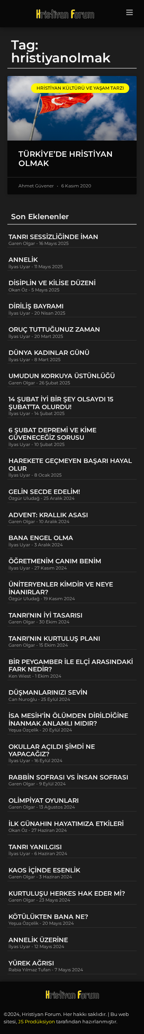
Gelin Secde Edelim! (44, 491)
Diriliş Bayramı (36, 306)
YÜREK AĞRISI (31, 963)
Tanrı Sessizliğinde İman (53, 237)
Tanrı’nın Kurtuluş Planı (54, 638)
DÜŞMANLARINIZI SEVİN (48, 692)
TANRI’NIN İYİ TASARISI (45, 615)
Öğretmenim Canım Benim (54, 561)
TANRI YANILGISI (35, 847)
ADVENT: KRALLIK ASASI (48, 515)
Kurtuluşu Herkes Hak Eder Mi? (66, 893)
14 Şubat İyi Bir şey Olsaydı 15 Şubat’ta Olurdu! (60, 402)
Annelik (23, 259)
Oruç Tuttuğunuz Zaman (54, 329)
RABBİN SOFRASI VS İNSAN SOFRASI (68, 777)
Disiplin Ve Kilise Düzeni (52, 283)
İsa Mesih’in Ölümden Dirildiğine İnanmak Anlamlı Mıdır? (68, 719)
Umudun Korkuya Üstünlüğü (61, 376)
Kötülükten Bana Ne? (48, 916)
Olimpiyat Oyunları (43, 800)
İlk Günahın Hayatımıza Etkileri (66, 823)
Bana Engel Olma (40, 538)
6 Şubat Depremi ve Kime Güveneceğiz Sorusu (52, 433)
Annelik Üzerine (38, 940)
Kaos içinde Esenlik (44, 870)
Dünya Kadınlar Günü (48, 352)
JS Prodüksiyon (36, 1021)
